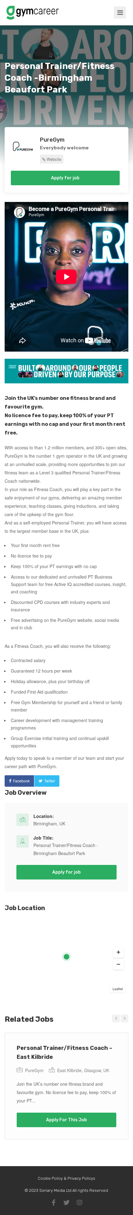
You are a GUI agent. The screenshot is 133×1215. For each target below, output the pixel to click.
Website (53, 159)
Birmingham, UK (49, 823)
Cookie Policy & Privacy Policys (66, 1178)
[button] (118, 952)
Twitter (49, 780)
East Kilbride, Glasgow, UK (83, 1070)
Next (124, 1018)
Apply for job (65, 178)
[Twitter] (66, 1203)
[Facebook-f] (53, 1203)
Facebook (21, 780)
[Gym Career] (32, 16)
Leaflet (118, 988)
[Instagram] (79, 1203)
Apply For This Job (66, 1120)
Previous (116, 1018)
